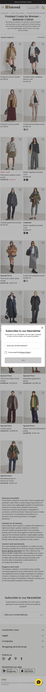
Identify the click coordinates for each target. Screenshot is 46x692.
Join (23, 360)
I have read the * (19, 352)
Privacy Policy (25, 352)
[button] (38, 682)
